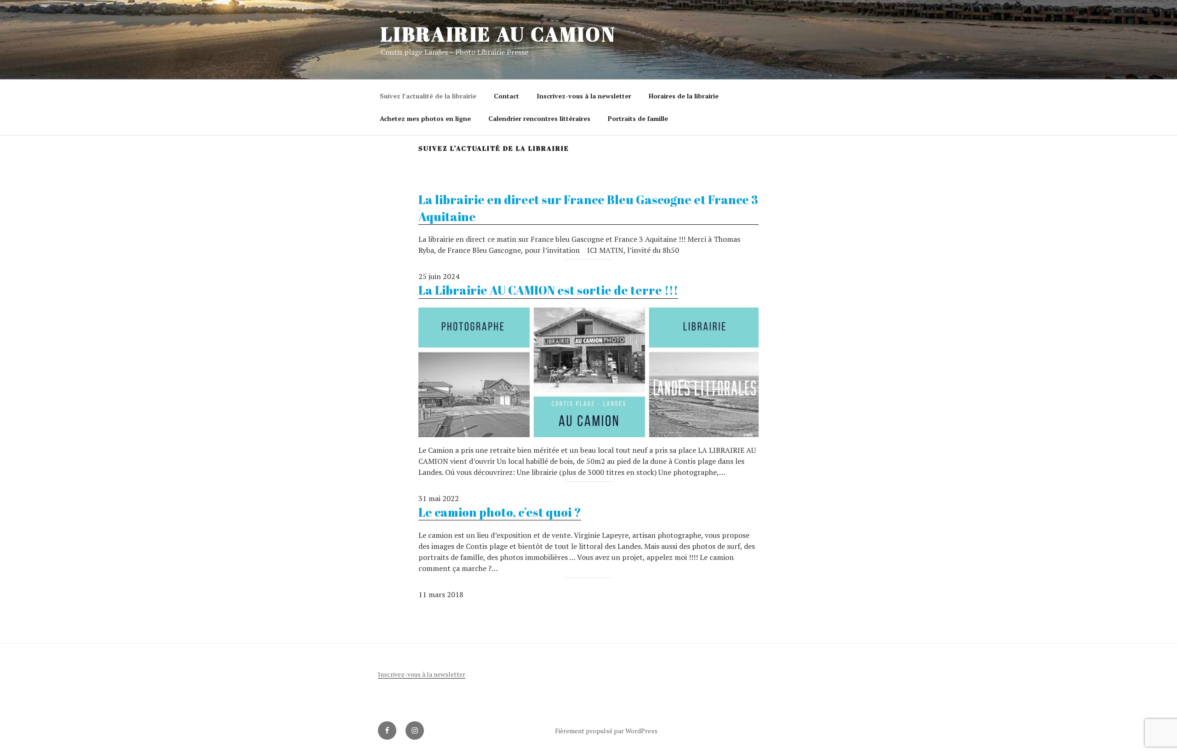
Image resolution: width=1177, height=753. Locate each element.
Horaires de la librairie (684, 95)
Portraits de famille (638, 118)
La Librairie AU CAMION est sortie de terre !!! (548, 290)
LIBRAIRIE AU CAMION (498, 34)
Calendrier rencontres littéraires (539, 118)
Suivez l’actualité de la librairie (428, 95)
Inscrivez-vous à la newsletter (584, 95)
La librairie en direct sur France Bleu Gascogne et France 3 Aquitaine (588, 207)
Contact (506, 95)
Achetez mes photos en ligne (425, 118)
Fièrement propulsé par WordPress (606, 730)
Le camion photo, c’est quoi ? (499, 512)
